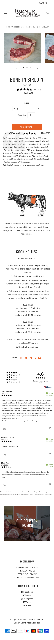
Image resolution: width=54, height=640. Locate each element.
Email (28, 605)
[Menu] (5, 13)
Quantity (22, 115)
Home (7, 26)
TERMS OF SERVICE (27, 574)
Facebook (28, 591)
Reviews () (28, 93)
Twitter (28, 595)
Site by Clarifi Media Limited (27, 622)
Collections (17, 26)
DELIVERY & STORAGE (27, 567)
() (43, 3)
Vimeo (28, 602)
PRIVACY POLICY (27, 570)
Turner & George (35, 619)
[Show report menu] (50, 428)
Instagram (28, 598)
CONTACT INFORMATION (27, 577)
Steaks (28, 26)
